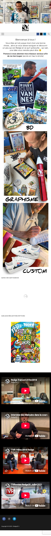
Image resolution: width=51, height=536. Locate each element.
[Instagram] (41, 34)
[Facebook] (38, 34)
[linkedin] (14, 519)
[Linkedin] (44, 34)
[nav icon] (2, 34)
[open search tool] (49, 34)
